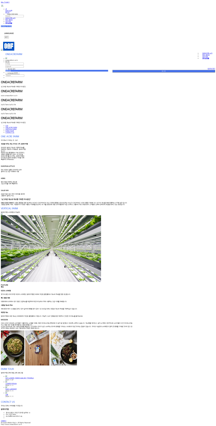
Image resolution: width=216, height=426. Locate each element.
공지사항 (8, 21)
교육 (6, 394)
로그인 (164, 71)
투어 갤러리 (9, 20)
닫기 (6, 37)
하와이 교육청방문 (11, 389)
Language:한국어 (12, 73)
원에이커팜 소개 (10, 18)
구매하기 (3, 421)
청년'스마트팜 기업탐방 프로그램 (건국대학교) (19, 378)
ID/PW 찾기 (211, 68)
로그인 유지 (11, 69)
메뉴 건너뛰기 (5, 2)
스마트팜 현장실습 (11, 383)
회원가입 (8, 11)
